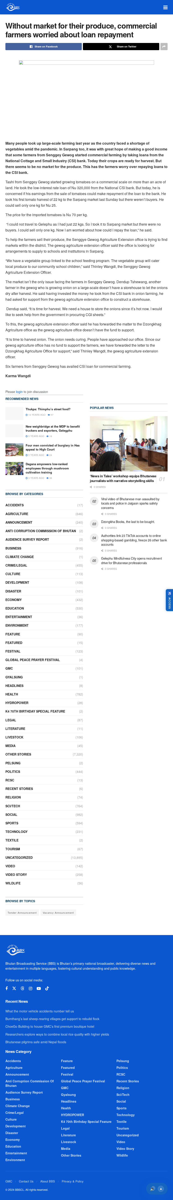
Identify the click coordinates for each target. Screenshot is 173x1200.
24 (50, 455)
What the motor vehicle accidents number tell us (39, 1011)
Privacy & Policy (73, 1181)
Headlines (14, 685)
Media (10, 745)
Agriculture (16, 513)
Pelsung (12, 763)
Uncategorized (19, 857)
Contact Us (26, 1181)
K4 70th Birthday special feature (35, 711)
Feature (12, 634)
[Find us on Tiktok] (47, 988)
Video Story (16, 874)
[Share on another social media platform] (164, 46)
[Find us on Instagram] (30, 988)
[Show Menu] (165, 7)
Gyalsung (14, 677)
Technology (16, 831)
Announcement (18, 522)
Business (13, 548)
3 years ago (36, 478)
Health (11, 694)
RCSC (9, 780)
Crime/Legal (16, 565)
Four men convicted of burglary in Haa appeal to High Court (53, 447)
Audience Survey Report (27, 539)
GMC (9, 668)
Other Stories (18, 754)
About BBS (47, 1181)
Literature (15, 728)
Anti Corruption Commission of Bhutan (40, 531)
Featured (13, 642)
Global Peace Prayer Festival (32, 659)
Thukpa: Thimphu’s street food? (48, 409)
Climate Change (19, 556)
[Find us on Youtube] (39, 988)
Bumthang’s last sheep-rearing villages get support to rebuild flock (52, 1018)
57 (51, 414)
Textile (11, 840)
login (19, 391)
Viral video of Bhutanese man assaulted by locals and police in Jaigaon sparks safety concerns (130, 503)
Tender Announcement (22, 912)
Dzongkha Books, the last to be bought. (128, 521)
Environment (17, 625)
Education (14, 608)
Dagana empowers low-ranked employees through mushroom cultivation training (47, 468)
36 (50, 478)
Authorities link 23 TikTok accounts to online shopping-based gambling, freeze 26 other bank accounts (134, 540)
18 (50, 436)
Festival (12, 651)
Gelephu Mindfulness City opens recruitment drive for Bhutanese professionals (131, 560)
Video (10, 866)
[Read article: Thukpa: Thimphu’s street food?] (14, 413)
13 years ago (37, 414)
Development (17, 582)
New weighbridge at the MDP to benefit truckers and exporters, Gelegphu (53, 428)
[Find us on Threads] (22, 988)
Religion (13, 797)
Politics (12, 771)
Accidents (14, 505)
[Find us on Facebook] (6, 988)
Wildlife (12, 883)
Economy (13, 599)
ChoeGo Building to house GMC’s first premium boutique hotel (49, 1026)
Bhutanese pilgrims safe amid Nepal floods (35, 1042)
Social (11, 814)
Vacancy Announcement (58, 912)
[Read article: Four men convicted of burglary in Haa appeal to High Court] (14, 449)
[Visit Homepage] (12, 7)
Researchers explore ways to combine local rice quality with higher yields (57, 1034)
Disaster (13, 591)
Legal (10, 720)
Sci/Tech (12, 806)
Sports (11, 823)
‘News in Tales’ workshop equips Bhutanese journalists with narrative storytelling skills (123, 478)
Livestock (14, 737)
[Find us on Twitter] (14, 988)
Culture (12, 574)
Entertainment (18, 617)
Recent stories (19, 788)
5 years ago (36, 436)
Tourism (12, 849)
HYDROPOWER (16, 702)
